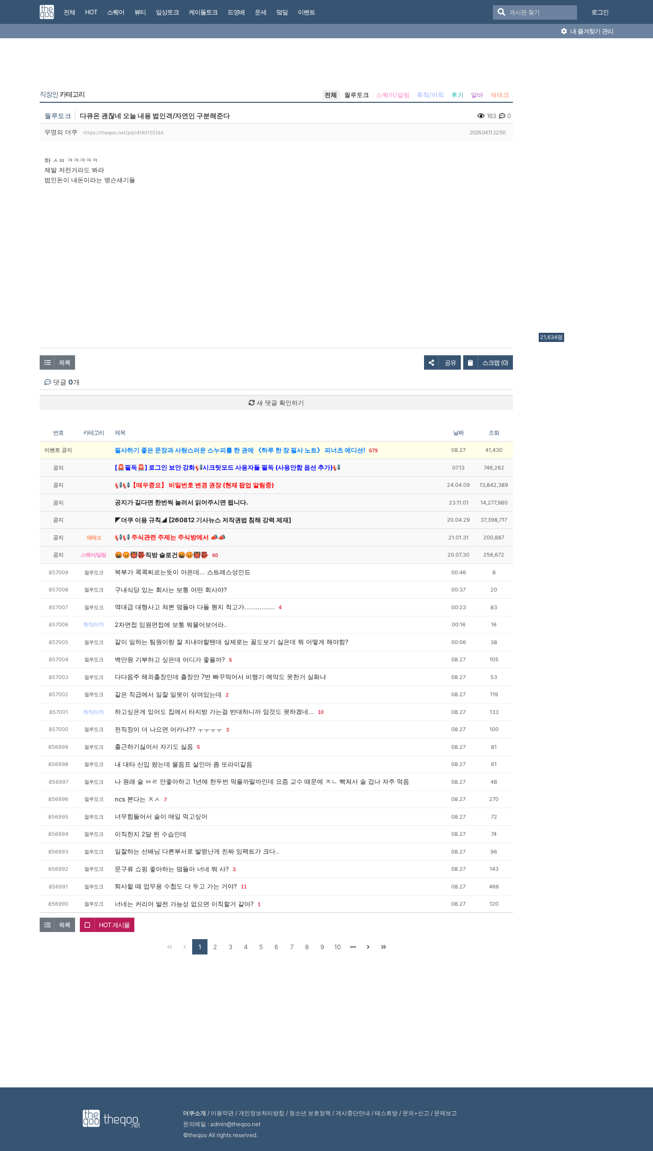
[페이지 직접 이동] (352, 946)
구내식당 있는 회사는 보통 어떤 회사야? (171, 589)
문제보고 (445, 1113)
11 (244, 886)
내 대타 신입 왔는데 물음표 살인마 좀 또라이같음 (183, 764)
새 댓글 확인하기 (279, 402)
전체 (331, 95)
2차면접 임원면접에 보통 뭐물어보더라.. (171, 624)
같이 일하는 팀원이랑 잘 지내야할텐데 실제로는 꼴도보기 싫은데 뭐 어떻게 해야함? (231, 642)
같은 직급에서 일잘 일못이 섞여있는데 (168, 694)
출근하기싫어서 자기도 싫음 (154, 746)
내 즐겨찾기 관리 (591, 31)
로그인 (600, 12)
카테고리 (62, 94)
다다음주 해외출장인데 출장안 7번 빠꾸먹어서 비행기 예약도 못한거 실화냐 (220, 676)
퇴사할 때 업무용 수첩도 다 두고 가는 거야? (176, 886)
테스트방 (386, 1113)
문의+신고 (416, 1113)
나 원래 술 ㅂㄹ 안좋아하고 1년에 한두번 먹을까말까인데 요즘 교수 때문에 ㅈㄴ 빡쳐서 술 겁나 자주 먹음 (262, 781)
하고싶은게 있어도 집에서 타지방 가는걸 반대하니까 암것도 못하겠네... (214, 711)
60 (215, 555)
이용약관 (222, 1113)
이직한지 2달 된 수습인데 (150, 834)
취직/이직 (430, 95)
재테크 (499, 95)
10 (321, 712)
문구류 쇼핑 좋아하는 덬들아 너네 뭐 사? (172, 869)
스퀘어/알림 (393, 95)
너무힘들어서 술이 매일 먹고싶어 (161, 816)
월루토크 (356, 95)
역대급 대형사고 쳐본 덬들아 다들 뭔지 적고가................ (195, 607)
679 (373, 450)
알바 (477, 95)
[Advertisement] (577, 187)
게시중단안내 (353, 1113)
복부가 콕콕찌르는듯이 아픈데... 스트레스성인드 (182, 572)
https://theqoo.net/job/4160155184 (123, 132)
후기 (457, 95)
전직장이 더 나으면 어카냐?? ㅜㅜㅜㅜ (168, 729)
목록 (64, 362)
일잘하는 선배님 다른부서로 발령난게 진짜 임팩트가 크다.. (197, 851)
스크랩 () (495, 362)
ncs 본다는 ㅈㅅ (137, 799)
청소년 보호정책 (310, 1113)
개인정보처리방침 (261, 1113)
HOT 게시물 (114, 925)
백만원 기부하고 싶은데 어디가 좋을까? (170, 659)
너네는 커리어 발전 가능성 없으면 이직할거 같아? (184, 904)
